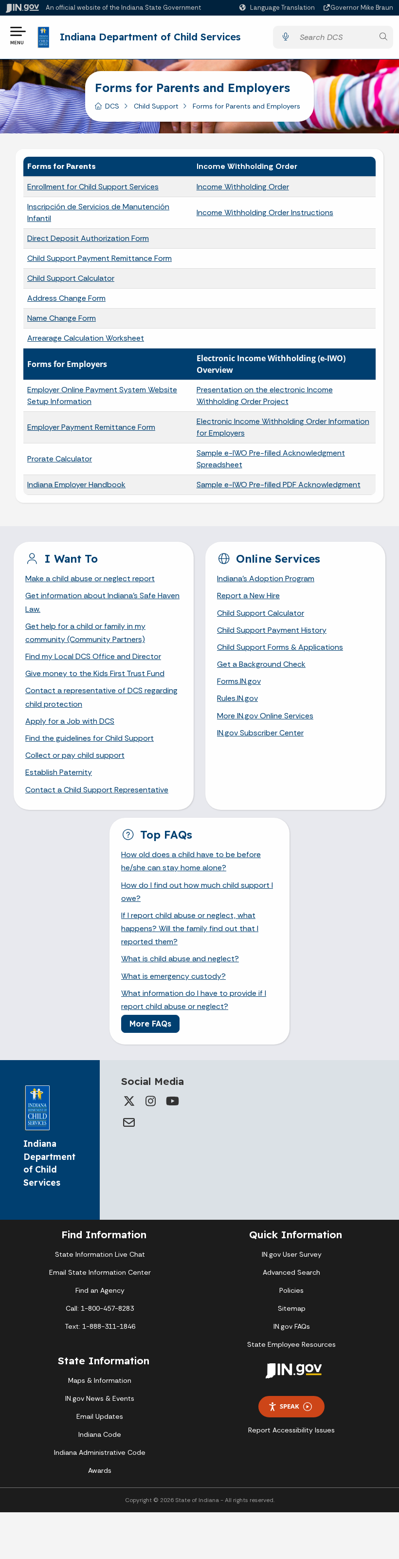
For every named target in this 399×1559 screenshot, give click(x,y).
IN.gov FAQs (291, 1326)
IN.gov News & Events (99, 1398)
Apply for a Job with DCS (69, 721)
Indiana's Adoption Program (265, 578)
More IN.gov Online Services (265, 716)
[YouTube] (172, 1101)
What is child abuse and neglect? (180, 959)
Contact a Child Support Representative (96, 790)
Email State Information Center (100, 1272)
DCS (112, 106)
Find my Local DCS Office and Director (93, 656)
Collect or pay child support (75, 755)
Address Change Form (66, 298)
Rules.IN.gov (237, 698)
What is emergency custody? (173, 976)
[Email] (129, 1122)
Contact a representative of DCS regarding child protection (101, 697)
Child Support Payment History (271, 630)
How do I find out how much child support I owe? (197, 891)
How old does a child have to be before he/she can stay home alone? (191, 861)
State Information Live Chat (100, 1254)
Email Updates (99, 1416)
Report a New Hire (248, 595)
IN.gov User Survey (292, 1254)
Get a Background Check (261, 664)
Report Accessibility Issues (291, 1430)
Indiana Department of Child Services (150, 37)
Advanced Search (291, 1272)
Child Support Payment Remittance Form (99, 258)
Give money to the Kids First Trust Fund (94, 673)
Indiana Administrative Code (99, 1452)
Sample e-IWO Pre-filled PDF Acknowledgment (279, 484)
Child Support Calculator (70, 278)
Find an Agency (100, 1290)
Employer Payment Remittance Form (91, 427)
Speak (289, 1406)
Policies (291, 1290)
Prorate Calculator (59, 459)
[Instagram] (150, 1101)
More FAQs (150, 1023)
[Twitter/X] (129, 1101)
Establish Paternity (58, 772)
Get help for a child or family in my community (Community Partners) (85, 632)
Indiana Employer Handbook (76, 484)
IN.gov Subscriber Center (260, 733)
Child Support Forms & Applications (280, 647)
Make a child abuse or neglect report (90, 578)
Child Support (156, 106)
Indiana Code (99, 1434)
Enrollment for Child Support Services (93, 187)
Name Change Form (61, 318)
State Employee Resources (291, 1344)
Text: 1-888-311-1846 (100, 1326)
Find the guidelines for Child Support (89, 738)
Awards (99, 1470)
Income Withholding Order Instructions (265, 212)
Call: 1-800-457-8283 (100, 1308)
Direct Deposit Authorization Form (88, 238)
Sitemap (292, 1308)
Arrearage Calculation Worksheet (85, 338)
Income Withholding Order (243, 187)
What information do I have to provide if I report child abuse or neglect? (193, 999)
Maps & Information (99, 1380)
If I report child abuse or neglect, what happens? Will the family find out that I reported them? (189, 928)
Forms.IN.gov (239, 681)
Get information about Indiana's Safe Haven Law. (102, 602)
